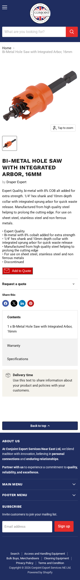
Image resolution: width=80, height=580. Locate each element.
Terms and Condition (51, 563)
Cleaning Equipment (56, 558)
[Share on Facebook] (5, 303)
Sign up (64, 526)
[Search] (72, 32)
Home (6, 48)
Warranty (13, 346)
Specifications (17, 359)
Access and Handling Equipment (44, 553)
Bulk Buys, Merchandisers (22, 558)
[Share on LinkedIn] (22, 303)
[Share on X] (14, 303)
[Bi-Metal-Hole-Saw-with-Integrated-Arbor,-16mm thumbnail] (9, 143)
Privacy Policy (24, 563)
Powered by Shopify (40, 572)
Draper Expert (16, 182)
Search (14, 553)
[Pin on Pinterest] (30, 303)
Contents (14, 317)
